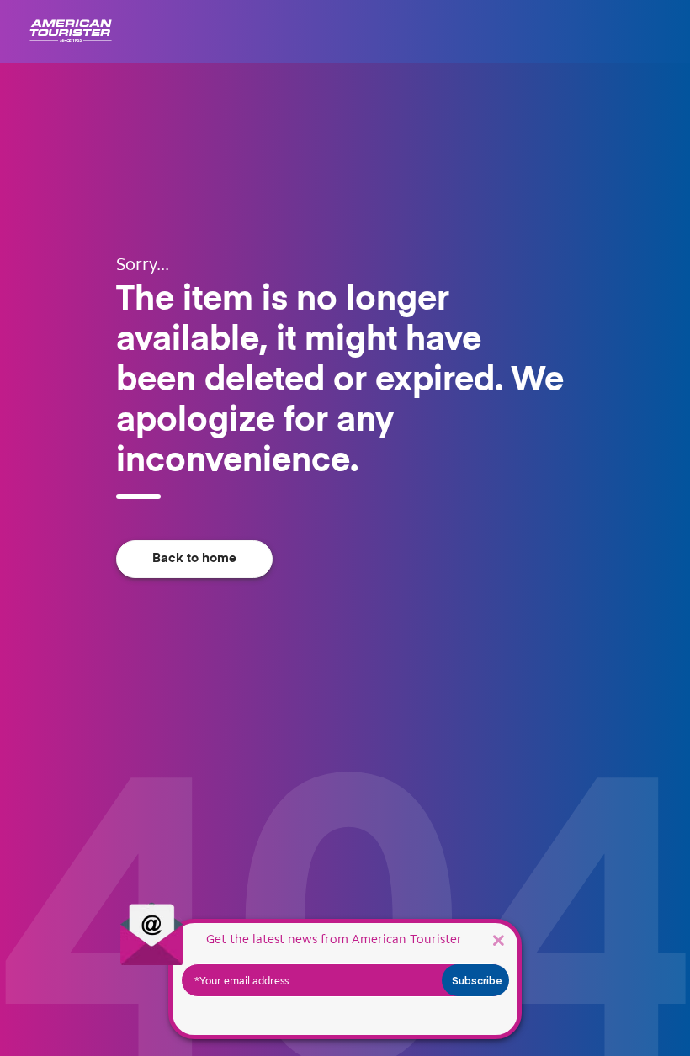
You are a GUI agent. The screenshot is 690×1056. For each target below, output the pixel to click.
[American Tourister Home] (71, 31)
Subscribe (477, 980)
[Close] (498, 939)
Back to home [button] (194, 558)
